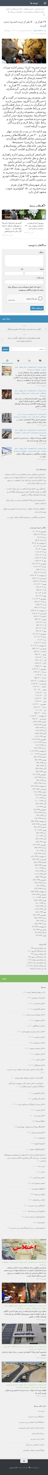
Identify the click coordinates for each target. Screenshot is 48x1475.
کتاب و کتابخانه (38, 1200)
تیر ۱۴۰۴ (43, 569)
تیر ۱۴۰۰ (43, 710)
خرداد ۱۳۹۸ (42, 783)
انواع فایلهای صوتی (36, 1149)
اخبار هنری (40, 1110)
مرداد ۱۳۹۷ (42, 812)
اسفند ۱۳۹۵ (41, 862)
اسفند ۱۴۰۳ (41, 581)
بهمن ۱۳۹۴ (42, 900)
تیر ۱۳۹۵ (43, 886)
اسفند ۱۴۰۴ (41, 546)
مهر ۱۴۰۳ (42, 596)
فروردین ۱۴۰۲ (41, 648)
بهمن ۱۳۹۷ (42, 795)
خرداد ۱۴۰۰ (42, 713)
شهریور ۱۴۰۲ (41, 634)
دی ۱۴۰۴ (43, 552)
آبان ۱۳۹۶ (42, 839)
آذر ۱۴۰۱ (43, 660)
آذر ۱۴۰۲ (43, 625)
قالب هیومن (13, 1467)
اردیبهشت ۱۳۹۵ (40, 891)
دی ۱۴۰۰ (43, 692)
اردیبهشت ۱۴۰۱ (40, 681)
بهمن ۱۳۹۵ (42, 865)
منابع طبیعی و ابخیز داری (34, 1217)
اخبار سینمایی (38, 1043)
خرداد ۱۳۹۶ (42, 853)
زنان (29, 417)
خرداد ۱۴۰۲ (42, 643)
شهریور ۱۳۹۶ (41, 845)
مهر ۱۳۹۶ (42, 842)
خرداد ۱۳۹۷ (42, 818)
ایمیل (41, 269)
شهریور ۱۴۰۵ (41, 531)
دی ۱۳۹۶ (43, 833)
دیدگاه (41, 252)
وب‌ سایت (40, 278)
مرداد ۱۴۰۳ (42, 602)
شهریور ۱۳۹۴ (41, 915)
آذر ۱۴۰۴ (43, 555)
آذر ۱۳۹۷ (43, 801)
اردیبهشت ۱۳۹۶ (40, 856)
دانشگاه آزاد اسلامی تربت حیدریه (31, 1422)
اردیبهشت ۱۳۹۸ (40, 786)
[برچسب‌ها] (40, 360)
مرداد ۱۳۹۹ (42, 742)
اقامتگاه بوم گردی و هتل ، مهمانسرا (30, 1127)
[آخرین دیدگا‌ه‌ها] (29, 360)
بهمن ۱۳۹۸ (42, 760)
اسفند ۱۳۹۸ (41, 757)
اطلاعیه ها (40, 1121)
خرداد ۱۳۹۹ (42, 748)
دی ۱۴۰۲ (43, 622)
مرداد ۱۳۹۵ (42, 883)
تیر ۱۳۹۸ (43, 780)
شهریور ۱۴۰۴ (41, 564)
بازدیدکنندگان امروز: (38, 951)
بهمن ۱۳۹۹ (42, 725)
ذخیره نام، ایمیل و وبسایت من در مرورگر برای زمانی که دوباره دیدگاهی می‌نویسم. (26, 288)
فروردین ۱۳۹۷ (41, 824)
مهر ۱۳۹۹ (42, 736)
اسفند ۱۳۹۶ (41, 827)
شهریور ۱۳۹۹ (41, 739)
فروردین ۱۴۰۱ (41, 684)
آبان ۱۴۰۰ (42, 698)
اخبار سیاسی (35, 393)
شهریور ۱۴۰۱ (41, 669)
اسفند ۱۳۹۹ (41, 722)
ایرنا (32, 101)
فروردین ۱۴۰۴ (41, 578)
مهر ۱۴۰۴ (42, 561)
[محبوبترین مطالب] (18, 360)
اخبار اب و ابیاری (38, 998)
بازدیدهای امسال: (39, 966)
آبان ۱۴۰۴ (42, 558)
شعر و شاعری (38, 1177)
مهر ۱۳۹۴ (42, 912)
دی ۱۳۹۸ (43, 763)
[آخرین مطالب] (7, 360)
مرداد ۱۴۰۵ (42, 534)
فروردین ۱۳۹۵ (41, 894)
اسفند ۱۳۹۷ (41, 792)
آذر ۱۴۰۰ (43, 695)
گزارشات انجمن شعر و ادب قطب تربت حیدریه (24, 1069)
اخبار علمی (35, 417)
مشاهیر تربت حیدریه (36, 1205)
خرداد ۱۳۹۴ (42, 924)
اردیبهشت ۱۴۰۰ (40, 716)
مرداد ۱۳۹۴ (42, 918)
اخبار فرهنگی (28, 9)
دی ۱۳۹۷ (43, 798)
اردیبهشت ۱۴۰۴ (40, 575)
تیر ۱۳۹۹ (43, 745)
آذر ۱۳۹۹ (43, 730)
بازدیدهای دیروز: (40, 954)
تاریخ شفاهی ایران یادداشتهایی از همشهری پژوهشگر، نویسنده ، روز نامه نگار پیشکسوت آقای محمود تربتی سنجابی (24, 1158)
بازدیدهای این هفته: (38, 960)
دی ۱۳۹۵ (43, 868)
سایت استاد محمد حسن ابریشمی (31, 1428)
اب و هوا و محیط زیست (35, 992)
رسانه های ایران (38, 1433)
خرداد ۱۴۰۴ (42, 572)
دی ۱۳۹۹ (43, 727)
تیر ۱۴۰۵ (43, 537)
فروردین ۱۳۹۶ (41, 859)
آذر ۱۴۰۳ (43, 590)
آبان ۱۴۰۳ (42, 593)
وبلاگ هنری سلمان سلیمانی (33, 1450)
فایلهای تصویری (38, 1189)
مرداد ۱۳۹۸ (42, 777)
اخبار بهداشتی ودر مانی (29, 414)
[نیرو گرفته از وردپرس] (29, 1467)
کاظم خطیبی (37, 30)
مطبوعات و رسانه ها (15, 12)
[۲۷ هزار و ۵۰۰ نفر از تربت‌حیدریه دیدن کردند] (24, 51)
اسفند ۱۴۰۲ (41, 616)
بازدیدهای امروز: (39, 948)
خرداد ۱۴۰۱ (42, 678)
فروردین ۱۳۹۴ (41, 929)
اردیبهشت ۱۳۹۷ (40, 821)
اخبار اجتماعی (39, 9)
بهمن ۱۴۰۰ (42, 689)
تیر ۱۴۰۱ (43, 675)
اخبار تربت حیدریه (37, 1439)
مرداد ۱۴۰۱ (42, 672)
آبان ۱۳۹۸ (42, 768)
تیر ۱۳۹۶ (43, 850)
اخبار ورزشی (39, 1115)
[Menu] (45, 3)
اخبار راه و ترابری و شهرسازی (32, 1031)
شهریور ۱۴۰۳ (41, 599)
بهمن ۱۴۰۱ (42, 654)
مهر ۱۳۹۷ (42, 806)
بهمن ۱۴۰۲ (42, 619)
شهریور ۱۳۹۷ (41, 809)
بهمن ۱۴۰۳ (42, 584)
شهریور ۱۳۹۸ (41, 774)
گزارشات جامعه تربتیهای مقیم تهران (28, 1078)
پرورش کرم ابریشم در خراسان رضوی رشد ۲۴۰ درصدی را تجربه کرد (34, 226)
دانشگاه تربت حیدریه (36, 1416)
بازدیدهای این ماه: (39, 963)
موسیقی (40, 1222)
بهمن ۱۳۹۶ (42, 830)
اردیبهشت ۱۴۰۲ (40, 645)
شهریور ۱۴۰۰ (41, 704)
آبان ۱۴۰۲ (42, 628)
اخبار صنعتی (39, 1054)
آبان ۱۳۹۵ (42, 874)
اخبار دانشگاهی (38, 1026)
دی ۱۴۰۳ (43, 587)
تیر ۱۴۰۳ (43, 605)
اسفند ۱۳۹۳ (41, 932)
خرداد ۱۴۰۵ (42, 540)
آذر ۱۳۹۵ (43, 871)
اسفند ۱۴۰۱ (41, 651)
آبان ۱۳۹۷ (42, 804)
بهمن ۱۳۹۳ (42, 935)
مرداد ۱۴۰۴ (42, 566)
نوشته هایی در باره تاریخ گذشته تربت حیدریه (27, 1228)
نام (21, 269)
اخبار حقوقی (23, 367)
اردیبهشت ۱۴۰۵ (40, 543)
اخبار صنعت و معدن (34, 451)
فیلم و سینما (39, 1194)
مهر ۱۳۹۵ (42, 877)
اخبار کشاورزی (38, 1093)
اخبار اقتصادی (32, 367)
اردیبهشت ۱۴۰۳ (40, 610)
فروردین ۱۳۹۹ (41, 754)
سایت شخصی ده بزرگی (35, 1445)
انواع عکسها (39, 1144)
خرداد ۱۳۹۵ (42, 888)
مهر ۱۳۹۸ (42, 771)
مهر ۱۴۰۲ (42, 631)
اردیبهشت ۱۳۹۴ (40, 927)
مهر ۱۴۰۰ (42, 701)
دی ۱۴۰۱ (43, 657)
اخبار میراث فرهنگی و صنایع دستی (31, 1104)
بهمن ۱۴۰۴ (42, 549)
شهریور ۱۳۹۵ (41, 880)
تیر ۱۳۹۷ (43, 815)
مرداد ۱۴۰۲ (42, 637)
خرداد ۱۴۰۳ (42, 607)
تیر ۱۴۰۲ (43, 640)
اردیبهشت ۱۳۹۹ (40, 751)
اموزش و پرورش (37, 1132)
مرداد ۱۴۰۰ (42, 707)
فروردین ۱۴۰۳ (41, 613)
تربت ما (34, 3)
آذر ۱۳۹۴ (43, 906)
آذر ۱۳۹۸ (43, 766)
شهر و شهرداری (38, 1183)
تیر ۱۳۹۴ (43, 921)
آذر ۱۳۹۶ (43, 836)
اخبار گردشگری (16, 9)
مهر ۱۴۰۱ (42, 666)
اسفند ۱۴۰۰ (41, 686)
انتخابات (41, 1138)
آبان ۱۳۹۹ (42, 733)
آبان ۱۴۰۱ (42, 663)
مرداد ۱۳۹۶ (42, 847)
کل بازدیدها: (41, 968)
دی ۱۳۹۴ (43, 903)
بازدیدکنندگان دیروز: (38, 957)
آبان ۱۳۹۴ (42, 909)
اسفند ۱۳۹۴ (41, 897)
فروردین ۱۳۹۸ (41, 789)
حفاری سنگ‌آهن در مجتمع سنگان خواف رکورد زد (25, 517)
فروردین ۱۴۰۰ (41, 719)
